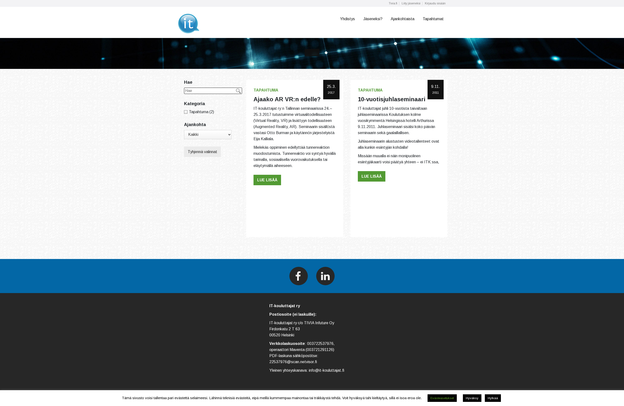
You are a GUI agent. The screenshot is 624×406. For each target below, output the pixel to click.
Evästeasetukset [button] (442, 398)
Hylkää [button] (493, 398)
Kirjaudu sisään (435, 3)
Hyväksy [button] (472, 398)
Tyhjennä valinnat (202, 152)
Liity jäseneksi (411, 3)
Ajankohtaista (402, 19)
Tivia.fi (393, 3)
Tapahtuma (266, 90)
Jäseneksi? (372, 19)
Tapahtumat (433, 19)
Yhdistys (347, 19)
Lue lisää (267, 180)
